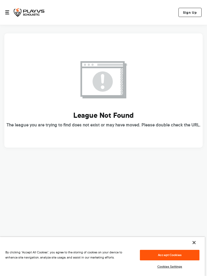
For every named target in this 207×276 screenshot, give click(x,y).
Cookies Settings (169, 266)
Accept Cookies (169, 255)
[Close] (194, 242)
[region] (102, 256)
